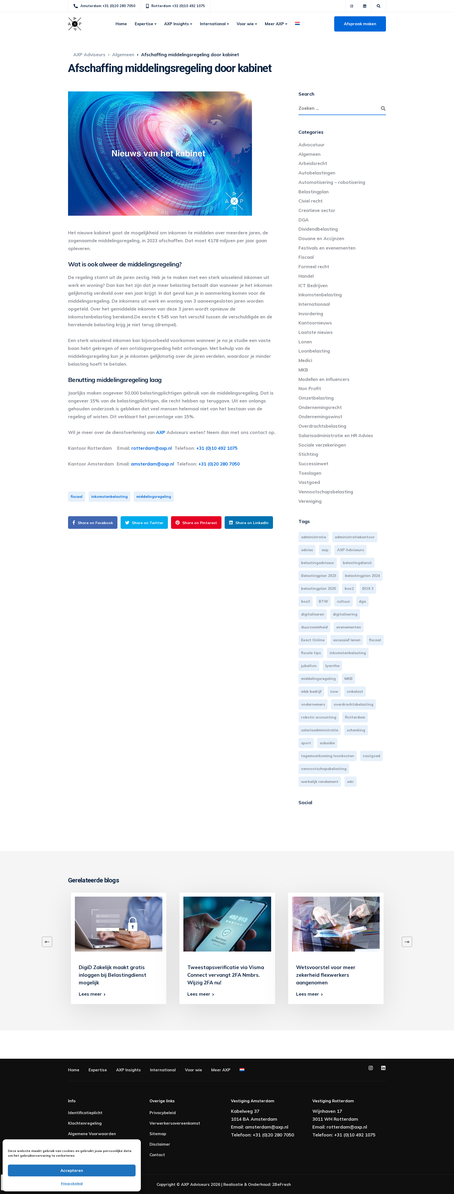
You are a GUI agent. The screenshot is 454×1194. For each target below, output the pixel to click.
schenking (356, 730)
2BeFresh (281, 1184)
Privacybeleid (72, 1183)
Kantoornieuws (315, 322)
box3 (305, 601)
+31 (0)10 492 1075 (217, 448)
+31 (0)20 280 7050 (219, 464)
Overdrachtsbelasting (322, 426)
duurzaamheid (314, 627)
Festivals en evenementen (326, 248)
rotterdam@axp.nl (152, 448)
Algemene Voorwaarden (92, 1133)
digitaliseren (312, 614)
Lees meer (90, 994)
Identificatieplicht (85, 1112)
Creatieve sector (316, 210)
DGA (303, 220)
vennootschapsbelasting (324, 768)
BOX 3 (368, 588)
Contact (157, 1154)
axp (325, 549)
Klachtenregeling (85, 1123)
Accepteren (71, 1170)
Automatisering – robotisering (331, 182)
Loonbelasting (314, 351)
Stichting (308, 454)
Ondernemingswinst (320, 416)
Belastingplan (313, 191)
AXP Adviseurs (350, 549)
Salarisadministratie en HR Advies (335, 435)
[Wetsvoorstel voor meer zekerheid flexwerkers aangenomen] (336, 923)
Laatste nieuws (315, 332)
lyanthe (332, 665)
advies (307, 549)
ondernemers (313, 704)
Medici (305, 360)
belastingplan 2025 (318, 588)
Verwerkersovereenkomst (174, 1123)
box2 (349, 588)
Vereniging (310, 501)
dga (362, 601)
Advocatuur (311, 144)
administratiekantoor (355, 537)
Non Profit (309, 388)
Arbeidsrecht (312, 163)
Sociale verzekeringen (322, 445)
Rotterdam (355, 717)
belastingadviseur (317, 562)
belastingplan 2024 (362, 575)
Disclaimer (159, 1144)
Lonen (305, 341)
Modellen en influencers (323, 379)
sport (306, 743)
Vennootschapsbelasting (325, 491)
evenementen (348, 627)
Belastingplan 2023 (318, 575)
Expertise (144, 23)
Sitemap (157, 1133)
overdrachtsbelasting (353, 704)
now (334, 691)
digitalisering (345, 614)
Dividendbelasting (318, 229)
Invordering (310, 313)
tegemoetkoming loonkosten (327, 755)
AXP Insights (176, 23)
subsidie (327, 743)
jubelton (309, 665)
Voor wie (245, 23)
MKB (303, 370)
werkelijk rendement (319, 781)
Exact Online (312, 640)
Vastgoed (309, 482)
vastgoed (371, 755)
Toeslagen (309, 473)
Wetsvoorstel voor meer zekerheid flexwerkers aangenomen (325, 975)
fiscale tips (311, 652)
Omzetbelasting (316, 398)
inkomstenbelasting (109, 496)
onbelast (355, 691)
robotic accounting (318, 717)
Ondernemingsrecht (320, 407)
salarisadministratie (319, 730)
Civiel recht (310, 201)
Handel (306, 276)
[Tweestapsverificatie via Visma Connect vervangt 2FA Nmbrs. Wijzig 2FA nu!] (227, 923)
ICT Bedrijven (313, 285)
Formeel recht (313, 266)
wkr (350, 781)
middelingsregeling (153, 496)
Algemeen (309, 154)
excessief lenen (346, 640)
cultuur (343, 601)
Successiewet (313, 463)
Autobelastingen (316, 172)
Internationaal (314, 304)
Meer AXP (274, 23)
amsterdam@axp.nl (154, 464)
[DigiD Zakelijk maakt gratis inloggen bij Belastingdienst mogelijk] (118, 923)
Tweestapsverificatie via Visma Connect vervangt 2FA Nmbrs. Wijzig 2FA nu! (225, 975)
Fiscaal (306, 257)
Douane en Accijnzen (321, 238)
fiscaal (76, 496)
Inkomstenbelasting (320, 294)
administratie (313, 537)
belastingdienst (357, 562)
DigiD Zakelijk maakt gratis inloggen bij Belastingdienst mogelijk (112, 975)
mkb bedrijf (311, 691)
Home (121, 23)
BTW (323, 601)
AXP (160, 432)
